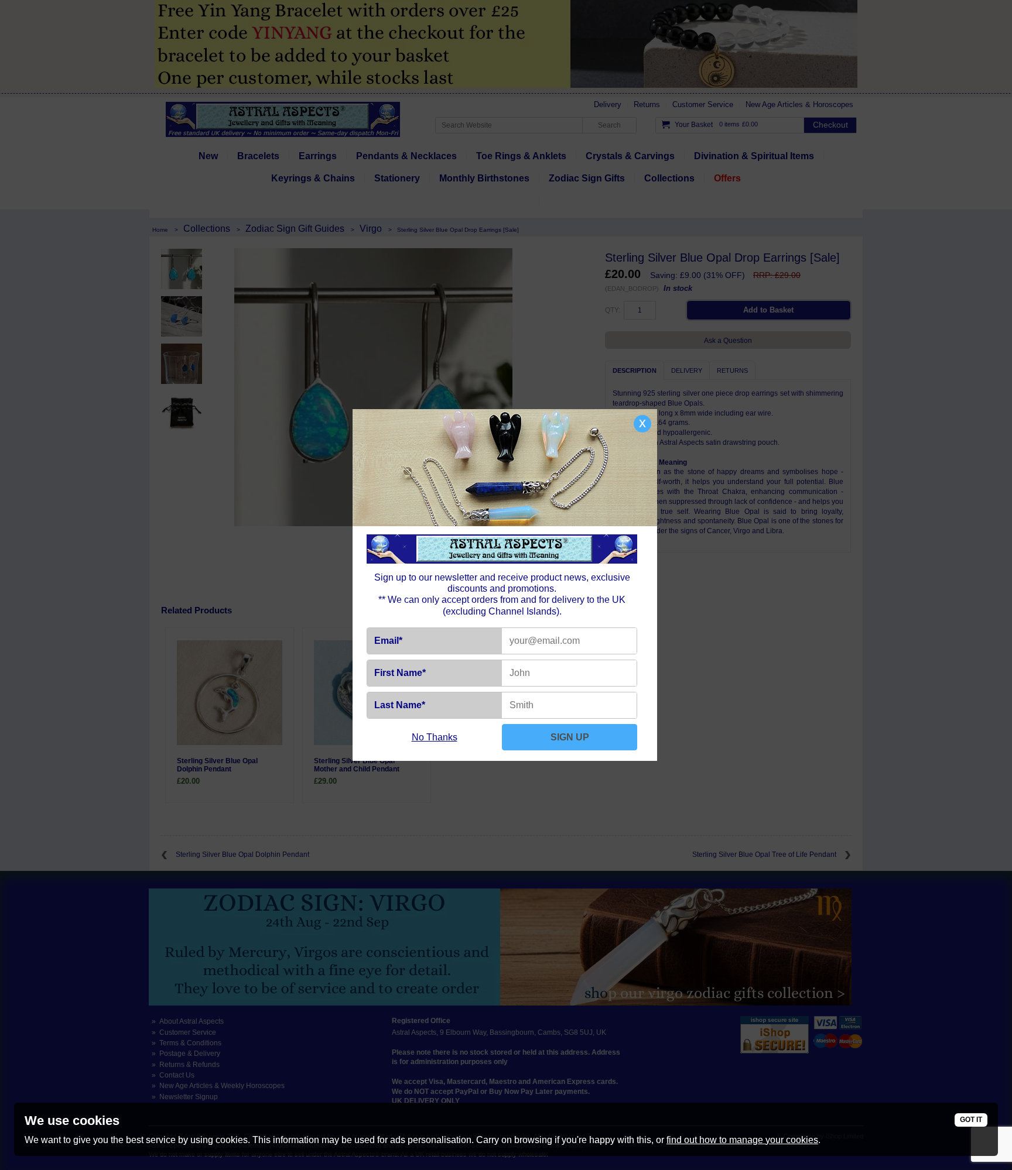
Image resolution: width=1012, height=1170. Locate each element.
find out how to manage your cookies (742, 1140)
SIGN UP (570, 737)
